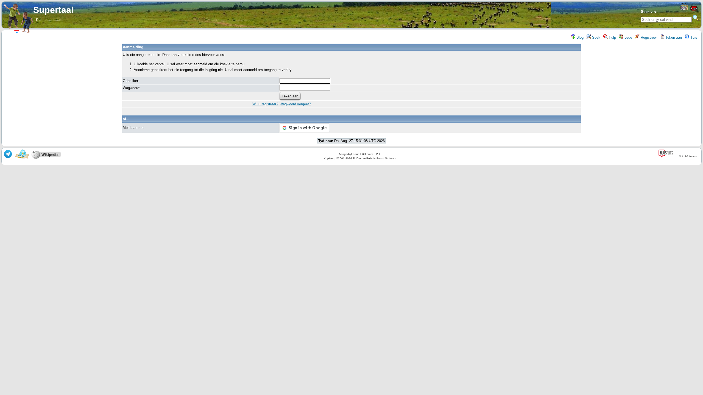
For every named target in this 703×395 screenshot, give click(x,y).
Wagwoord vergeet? (295, 104)
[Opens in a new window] (684, 9)
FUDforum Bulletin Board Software (374, 158)
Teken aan (673, 37)
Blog (579, 37)
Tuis (693, 37)
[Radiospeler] (694, 10)
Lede (627, 37)
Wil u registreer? (265, 104)
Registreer (648, 37)
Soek (595, 37)
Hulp (612, 37)
